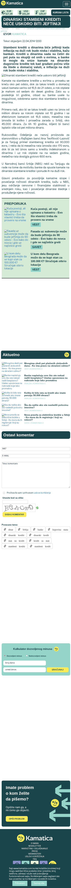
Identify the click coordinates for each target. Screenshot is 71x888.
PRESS (35, 851)
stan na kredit (15, 540)
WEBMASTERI (34, 854)
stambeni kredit (41, 546)
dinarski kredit (40, 535)
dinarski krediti (15, 535)
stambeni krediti (15, 546)
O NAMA (35, 843)
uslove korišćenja (42, 493)
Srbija (24, 529)
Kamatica (19, 34)
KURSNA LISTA (61, 12)
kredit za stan (40, 540)
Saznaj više (39, 883)
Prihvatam (20, 883)
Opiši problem (16, 819)
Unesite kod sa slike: (13, 498)
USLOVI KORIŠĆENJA (34, 857)
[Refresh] (37, 508)
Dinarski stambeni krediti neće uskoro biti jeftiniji (32, 21)
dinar (9, 529)
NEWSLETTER (34, 846)
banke (39, 529)
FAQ (35, 859)
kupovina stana (59, 529)
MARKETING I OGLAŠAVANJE (34, 849)
